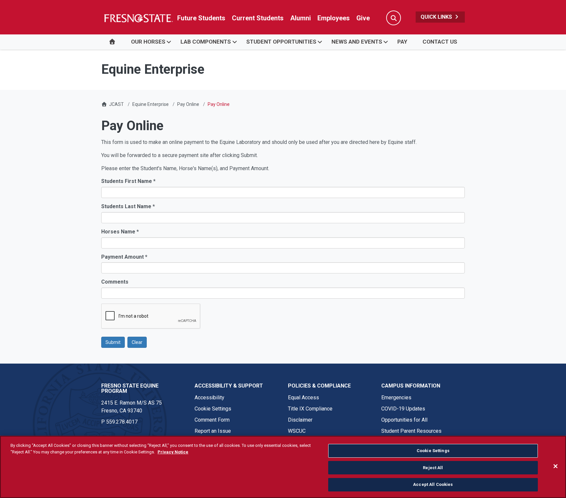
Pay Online (188, 104)
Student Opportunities (281, 41)
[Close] (555, 466)
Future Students (201, 18)
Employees (333, 18)
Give (363, 18)
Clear (137, 342)
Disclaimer (300, 420)
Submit (113, 342)
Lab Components (205, 41)
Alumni (300, 18)
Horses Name (120, 232)
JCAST (116, 104)
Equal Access (303, 397)
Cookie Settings (213, 409)
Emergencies (396, 397)
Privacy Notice (173, 451)
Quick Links (437, 17)
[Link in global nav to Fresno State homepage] (138, 18)
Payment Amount (124, 257)
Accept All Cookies (433, 484)
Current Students (258, 18)
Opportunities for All (404, 420)
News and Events (356, 41)
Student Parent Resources (411, 431)
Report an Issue (213, 431)
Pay (402, 41)
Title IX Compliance (310, 409)
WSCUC (297, 431)
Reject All (433, 467)
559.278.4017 (122, 422)
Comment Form (212, 420)
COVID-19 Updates (403, 409)
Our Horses (148, 41)
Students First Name (128, 181)
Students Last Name (128, 206)
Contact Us (440, 41)
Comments (114, 282)
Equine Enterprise (150, 104)
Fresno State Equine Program (130, 388)
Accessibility (209, 397)
